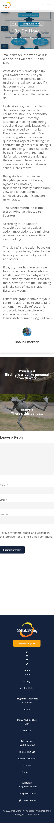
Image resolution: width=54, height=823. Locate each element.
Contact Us (27, 772)
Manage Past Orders (27, 786)
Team (27, 674)
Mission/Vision (27, 688)
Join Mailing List (27, 751)
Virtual (27, 709)
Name (4, 485)
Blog (14, 23)
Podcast (27, 730)
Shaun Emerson (21, 38)
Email (3, 499)
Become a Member (27, 758)
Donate (27, 765)
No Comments (36, 38)
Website (4, 514)
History (26, 681)
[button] (26, 643)
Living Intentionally (32, 23)
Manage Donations (27, 793)
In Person (27, 702)
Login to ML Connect (27, 800)
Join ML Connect (27, 745)
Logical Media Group (28, 814)
